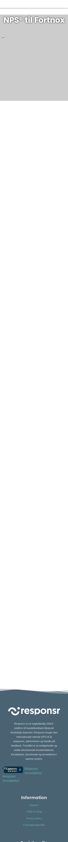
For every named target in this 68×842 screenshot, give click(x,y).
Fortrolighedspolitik (34, 825)
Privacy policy (34, 818)
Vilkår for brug (34, 811)
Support (34, 805)
